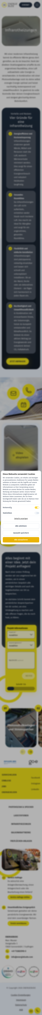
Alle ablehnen (21, 526)
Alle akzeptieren (21, 540)
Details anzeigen (21, 519)
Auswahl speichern (21, 533)
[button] (21, 507)
